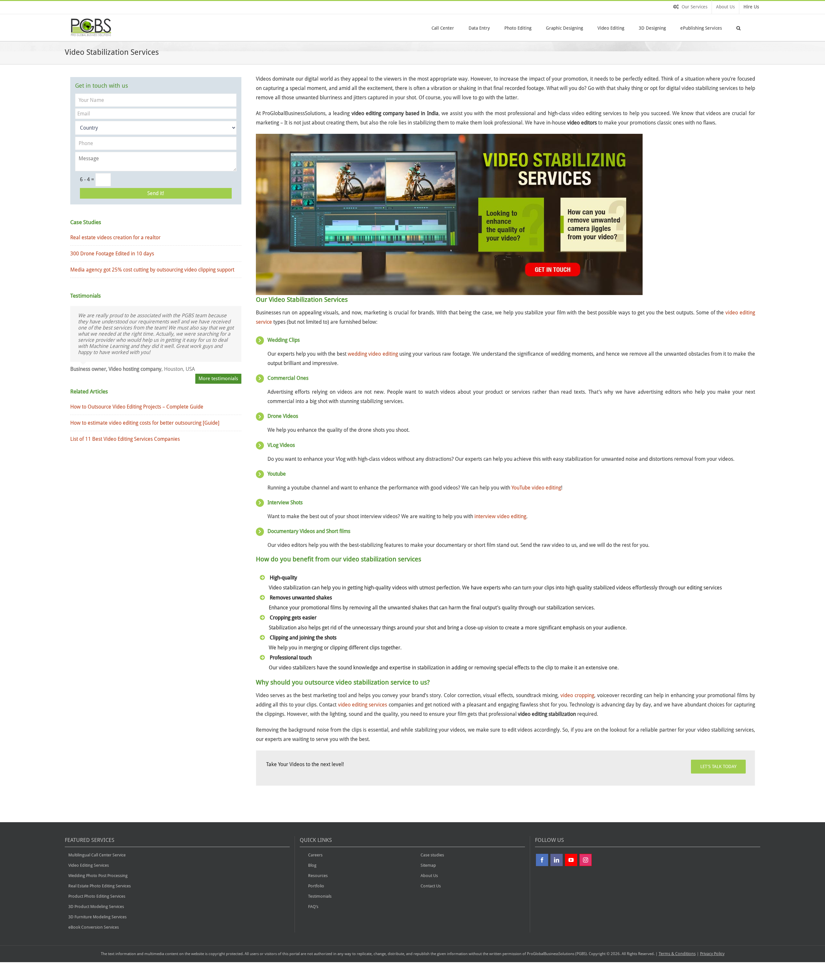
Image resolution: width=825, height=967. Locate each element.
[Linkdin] (556, 860)
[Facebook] (542, 860)
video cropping (577, 695)
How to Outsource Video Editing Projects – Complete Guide (136, 407)
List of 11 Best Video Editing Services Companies (125, 439)
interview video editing (500, 516)
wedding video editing (373, 354)
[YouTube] (571, 860)
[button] (738, 27)
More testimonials (218, 378)
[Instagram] (585, 860)
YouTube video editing (536, 488)
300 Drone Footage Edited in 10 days (112, 254)
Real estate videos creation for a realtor (115, 237)
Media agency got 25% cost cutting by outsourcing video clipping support (152, 270)
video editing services (362, 705)
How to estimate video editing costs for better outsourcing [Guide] (144, 423)
